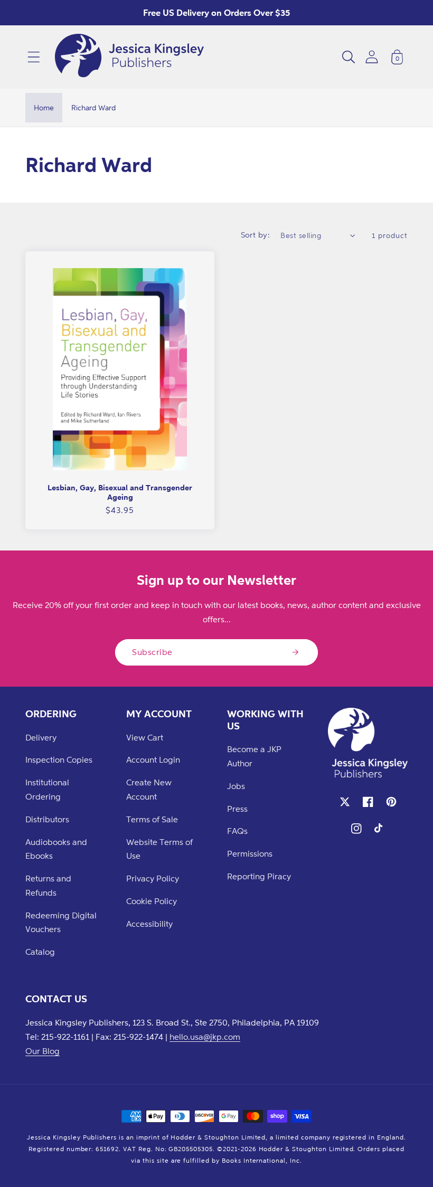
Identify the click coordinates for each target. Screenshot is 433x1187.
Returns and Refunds (48, 885)
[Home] (129, 57)
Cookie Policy (151, 901)
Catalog (40, 951)
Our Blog (42, 1051)
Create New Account (149, 789)
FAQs (237, 830)
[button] (33, 57)
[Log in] (371, 56)
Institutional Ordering (47, 789)
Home (44, 107)
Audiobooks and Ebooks (56, 849)
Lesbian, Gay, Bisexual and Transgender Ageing (120, 492)
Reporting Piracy (259, 876)
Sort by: (255, 234)
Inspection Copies (58, 759)
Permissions (249, 853)
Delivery (41, 737)
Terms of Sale (152, 819)
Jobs (236, 786)
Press (237, 808)
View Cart (144, 737)
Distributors (47, 819)
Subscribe (152, 652)
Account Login (153, 759)
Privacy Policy (152, 878)
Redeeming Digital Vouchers (61, 922)
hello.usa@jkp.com (205, 1036)
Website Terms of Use (159, 849)
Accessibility (149, 923)
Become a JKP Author (254, 756)
